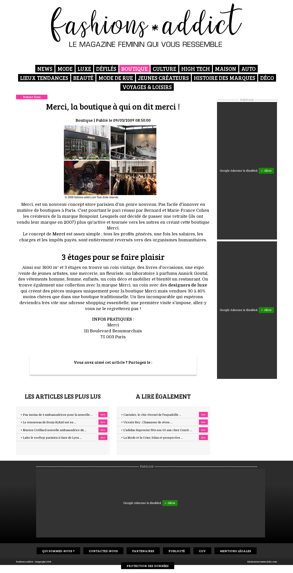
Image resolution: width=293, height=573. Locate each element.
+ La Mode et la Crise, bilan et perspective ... (152, 437)
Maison (225, 68)
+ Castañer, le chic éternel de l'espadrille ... (151, 414)
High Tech (195, 68)
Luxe (84, 68)
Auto (248, 68)
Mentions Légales (235, 551)
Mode (65, 68)
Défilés (106, 68)
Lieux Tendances (44, 78)
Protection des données (148, 566)
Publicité (176, 551)
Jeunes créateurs (163, 78)
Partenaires (143, 551)
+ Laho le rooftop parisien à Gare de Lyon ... (51, 437)
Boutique (134, 68)
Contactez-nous (103, 551)
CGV (202, 551)
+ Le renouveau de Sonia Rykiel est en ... (48, 422)
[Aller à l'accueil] (146, 25)
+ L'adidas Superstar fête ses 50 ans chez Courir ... (156, 430)
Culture (164, 68)
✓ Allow (266, 170)
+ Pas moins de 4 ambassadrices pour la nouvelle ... (56, 414)
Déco (267, 78)
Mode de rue (115, 78)
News (44, 68)
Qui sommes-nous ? (58, 551)
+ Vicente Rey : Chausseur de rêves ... (146, 422)
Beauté (83, 78)
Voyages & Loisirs (147, 87)
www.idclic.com (268, 561)
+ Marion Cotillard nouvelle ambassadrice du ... (54, 430)
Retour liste (32, 97)
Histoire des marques (224, 78)
